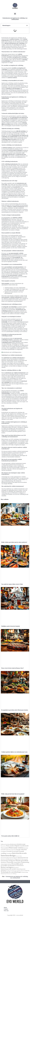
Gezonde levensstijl (12, 851)
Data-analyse (10, 846)
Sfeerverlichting (17, 870)
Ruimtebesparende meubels (8, 869)
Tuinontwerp (3, 873)
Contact (6, 909)
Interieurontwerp (23, 857)
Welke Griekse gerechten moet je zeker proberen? (14, 542)
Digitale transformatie (21, 846)
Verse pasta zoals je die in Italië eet (10, 836)
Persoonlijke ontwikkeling (7, 865)
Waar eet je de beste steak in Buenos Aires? (12, 668)
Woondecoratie (9, 873)
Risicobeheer (16, 867)
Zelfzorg (14, 873)
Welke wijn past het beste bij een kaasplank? (12, 794)
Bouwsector (3, 845)
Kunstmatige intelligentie (8, 860)
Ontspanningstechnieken (6, 864)
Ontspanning (25, 862)
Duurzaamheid (5, 848)
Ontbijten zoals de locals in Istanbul (10, 626)
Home (5, 907)
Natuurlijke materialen (13, 862)
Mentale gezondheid (21, 860)
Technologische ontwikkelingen (11, 872)
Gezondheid (9, 853)
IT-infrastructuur (24, 859)
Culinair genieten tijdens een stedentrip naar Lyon (14, 752)
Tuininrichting (25, 872)
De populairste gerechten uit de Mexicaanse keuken (14, 710)
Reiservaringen (7, 867)
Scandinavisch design (10, 870)
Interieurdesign (8, 855)
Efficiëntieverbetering (11, 849)
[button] (15, 13)
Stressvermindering (25, 870)
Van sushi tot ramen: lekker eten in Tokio (12, 584)
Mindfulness (3, 862)
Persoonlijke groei (17, 864)
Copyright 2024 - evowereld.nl (15, 915)
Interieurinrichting (5, 857)
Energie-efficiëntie (21, 849)
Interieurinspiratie (13, 857)
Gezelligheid (3, 851)
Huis (3, 876)
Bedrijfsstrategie (21, 844)
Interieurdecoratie (19, 853)
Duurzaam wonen (16, 848)
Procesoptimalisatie (19, 865)
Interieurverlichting (5, 859)
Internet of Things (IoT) (15, 859)
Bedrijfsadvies (13, 844)
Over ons (6, 910)
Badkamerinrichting (5, 844)
